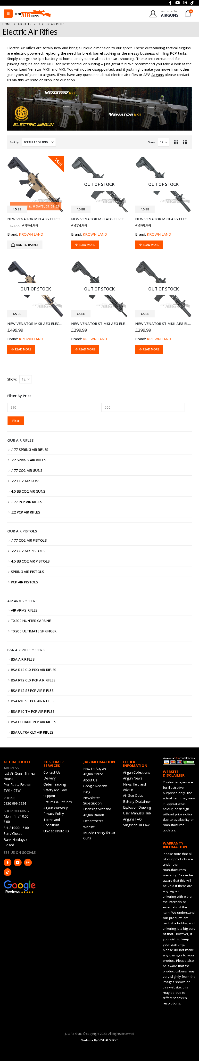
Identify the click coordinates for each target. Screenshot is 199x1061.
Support (49, 796)
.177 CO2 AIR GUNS (26, 470)
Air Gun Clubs (133, 795)
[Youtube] (18, 862)
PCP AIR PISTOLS (24, 582)
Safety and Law (55, 790)
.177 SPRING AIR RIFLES (29, 449)
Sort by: (14, 142)
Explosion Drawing (137, 807)
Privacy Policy (53, 813)
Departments (93, 821)
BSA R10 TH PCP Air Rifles (33, 711)
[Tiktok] (7, 872)
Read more (87, 245)
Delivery (49, 778)
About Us (90, 780)
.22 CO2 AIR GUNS (26, 480)
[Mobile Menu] (8, 13)
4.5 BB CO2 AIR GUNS (28, 491)
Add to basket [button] (27, 245)
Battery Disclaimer (137, 801)
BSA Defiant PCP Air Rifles (33, 721)
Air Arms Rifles (24, 610)
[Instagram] (28, 862)
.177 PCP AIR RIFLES (26, 501)
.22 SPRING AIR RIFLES (28, 459)
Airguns (157, 74)
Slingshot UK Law (136, 825)
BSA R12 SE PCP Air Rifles (32, 690)
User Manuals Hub (137, 813)
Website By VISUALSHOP (99, 1040)
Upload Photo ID (56, 831)
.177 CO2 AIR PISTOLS (29, 540)
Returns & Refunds (57, 802)
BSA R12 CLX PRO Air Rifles (33, 669)
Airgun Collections (136, 772)
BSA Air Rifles (23, 659)
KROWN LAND (31, 234)
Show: (152, 142)
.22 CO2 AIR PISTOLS (28, 550)
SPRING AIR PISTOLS (27, 571)
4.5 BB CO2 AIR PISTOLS (30, 561)
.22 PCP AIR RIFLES (25, 512)
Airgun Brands (93, 815)
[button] (176, 142)
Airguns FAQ (132, 819)
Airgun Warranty (55, 807)
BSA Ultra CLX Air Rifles (32, 732)
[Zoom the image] (20, 882)
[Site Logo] (33, 13)
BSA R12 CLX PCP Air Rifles (33, 680)
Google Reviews (95, 786)
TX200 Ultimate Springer (34, 631)
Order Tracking (54, 784)
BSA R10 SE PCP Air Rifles (32, 700)
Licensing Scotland (97, 809)
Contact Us (51, 772)
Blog (86, 791)
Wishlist (89, 827)
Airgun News (132, 778)
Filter (15, 421)
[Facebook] (7, 862)
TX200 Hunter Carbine (31, 620)
